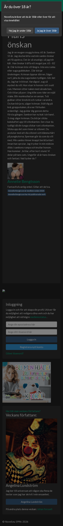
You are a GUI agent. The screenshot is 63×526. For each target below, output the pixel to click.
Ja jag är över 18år (47, 30)
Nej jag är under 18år (20, 30)
